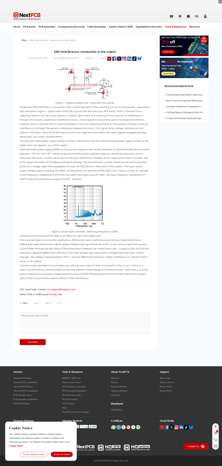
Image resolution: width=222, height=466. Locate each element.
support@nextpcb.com (63, 289)
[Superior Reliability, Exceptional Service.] (111, 1)
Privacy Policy (166, 386)
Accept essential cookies (34, 454)
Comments (33, 342)
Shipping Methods (119, 391)
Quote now (56, 294)
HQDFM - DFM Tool (71, 378)
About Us (194, 26)
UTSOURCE (116, 410)
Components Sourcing (71, 26)
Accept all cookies (61, 454)
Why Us (114, 382)
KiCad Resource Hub (71, 395)
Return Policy (166, 391)
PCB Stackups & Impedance (74, 391)
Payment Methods (119, 386)
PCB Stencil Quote (21, 403)
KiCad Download (70, 399)
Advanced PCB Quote (23, 386)
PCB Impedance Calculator (74, 386)
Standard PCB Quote (22, 378)
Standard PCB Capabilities (25, 382)
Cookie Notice (16, 446)
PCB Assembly (47, 26)
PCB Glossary (68, 403)
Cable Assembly (96, 26)
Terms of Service (167, 382)
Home (16, 26)
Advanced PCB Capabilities (25, 391)
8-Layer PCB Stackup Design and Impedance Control (190, 118)
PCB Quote (29, 26)
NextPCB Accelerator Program (75, 412)
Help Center (165, 378)
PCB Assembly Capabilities (25, 399)
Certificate (115, 395)
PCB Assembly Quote (22, 395)
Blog (24, 40)
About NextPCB (120, 371)
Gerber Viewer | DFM (121, 26)
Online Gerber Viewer (71, 382)
